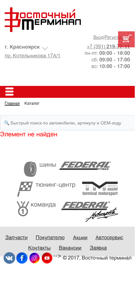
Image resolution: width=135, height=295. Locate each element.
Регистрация (118, 38)
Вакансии (70, 248)
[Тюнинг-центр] (67, 189)
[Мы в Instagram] (34, 258)
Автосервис (109, 237)
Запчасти (16, 237)
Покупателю (50, 237)
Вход (98, 38)
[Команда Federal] (67, 211)
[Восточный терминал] (67, 19)
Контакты (39, 248)
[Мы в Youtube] (47, 258)
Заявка (98, 248)
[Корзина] (126, 39)
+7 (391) (108, 47)
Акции (80, 237)
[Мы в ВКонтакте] (9, 258)
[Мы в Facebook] (22, 258)
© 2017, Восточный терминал (97, 258)
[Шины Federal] (67, 169)
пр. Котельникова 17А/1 (32, 56)
